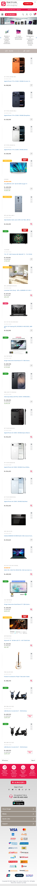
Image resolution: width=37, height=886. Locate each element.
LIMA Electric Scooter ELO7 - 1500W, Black (15, 747)
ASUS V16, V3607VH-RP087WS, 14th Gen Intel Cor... (18, 570)
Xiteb (24, 882)
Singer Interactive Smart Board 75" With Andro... (17, 360)
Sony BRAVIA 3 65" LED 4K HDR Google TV (15, 183)
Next (32, 760)
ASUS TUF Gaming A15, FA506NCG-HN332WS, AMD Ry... (18, 327)
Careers (19, 9)
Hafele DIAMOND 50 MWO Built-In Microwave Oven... (18, 535)
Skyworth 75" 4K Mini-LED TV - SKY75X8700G (17, 640)
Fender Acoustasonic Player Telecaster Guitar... (17, 676)
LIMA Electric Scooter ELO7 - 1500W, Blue (15, 711)
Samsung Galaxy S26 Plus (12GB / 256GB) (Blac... (17, 396)
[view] (31, 63)
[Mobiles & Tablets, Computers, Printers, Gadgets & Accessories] (7, 37)
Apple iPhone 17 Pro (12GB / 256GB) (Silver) (16, 149)
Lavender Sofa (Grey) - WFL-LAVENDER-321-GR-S (17, 290)
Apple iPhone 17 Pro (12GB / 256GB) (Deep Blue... (17, 115)
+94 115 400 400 (10, 9)
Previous (5, 760)
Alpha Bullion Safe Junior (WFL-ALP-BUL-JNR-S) (17, 220)
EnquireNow (30, 716)
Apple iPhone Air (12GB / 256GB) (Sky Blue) (15, 501)
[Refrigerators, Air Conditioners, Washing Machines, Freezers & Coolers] (30, 38)
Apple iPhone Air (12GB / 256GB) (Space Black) (17, 432)
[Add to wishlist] (31, 58)
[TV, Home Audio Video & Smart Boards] (18, 35)
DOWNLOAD (28, 3)
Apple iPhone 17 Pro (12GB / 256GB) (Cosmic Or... (17, 81)
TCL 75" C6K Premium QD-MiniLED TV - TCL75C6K (18, 254)
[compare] (31, 61)
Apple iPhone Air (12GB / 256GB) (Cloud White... (17, 467)
